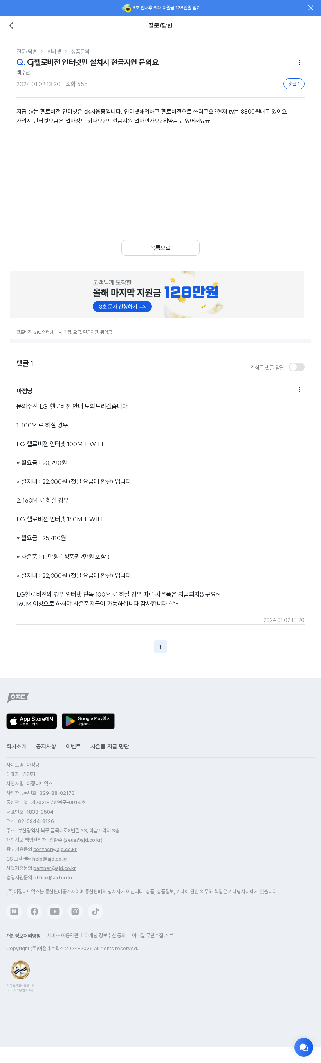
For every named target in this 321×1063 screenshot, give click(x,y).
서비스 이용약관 (62, 935)
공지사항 (46, 746)
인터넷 (54, 51)
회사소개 (16, 746)
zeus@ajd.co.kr (83, 840)
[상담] (303, 1047)
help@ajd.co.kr (49, 859)
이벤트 (73, 746)
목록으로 (160, 247)
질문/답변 (26, 51)
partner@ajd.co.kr (54, 868)
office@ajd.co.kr (53, 877)
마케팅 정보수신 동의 (105, 935)
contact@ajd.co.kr (55, 849)
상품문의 (80, 51)
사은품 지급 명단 (109, 746)
